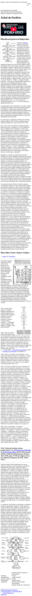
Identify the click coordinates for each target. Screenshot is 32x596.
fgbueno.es (4, 594)
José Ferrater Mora (9, 452)
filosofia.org (10, 593)
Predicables (12, 256)
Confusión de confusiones (19, 350)
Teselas (5, 593)
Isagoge (4, 256)
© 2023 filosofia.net (6, 591)
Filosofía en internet (12, 590)
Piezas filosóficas (17, 591)
